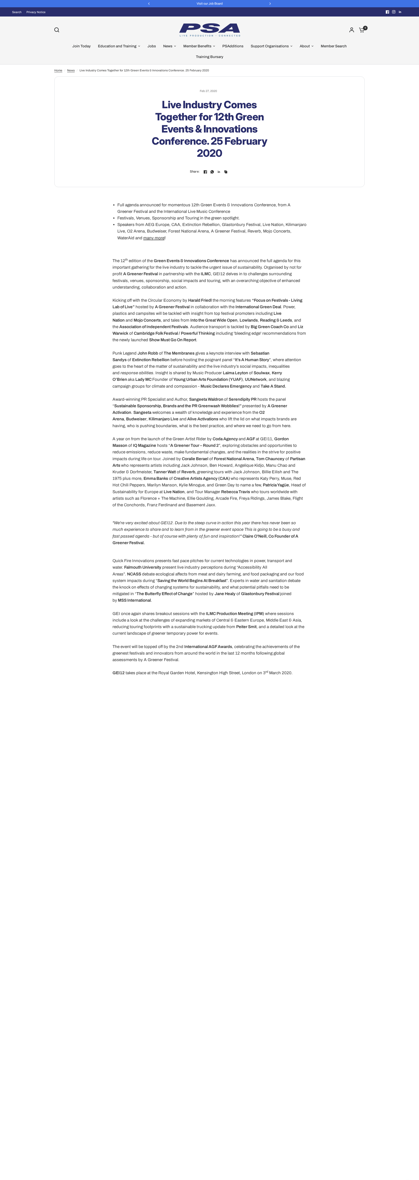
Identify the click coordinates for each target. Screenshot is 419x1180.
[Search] (58, 29)
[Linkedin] (400, 12)
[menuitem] (18, 12)
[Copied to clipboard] (226, 172)
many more (153, 238)
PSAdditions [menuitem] (232, 46)
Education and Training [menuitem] (117, 46)
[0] (360, 30)
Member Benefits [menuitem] (197, 46)
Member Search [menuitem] (334, 46)
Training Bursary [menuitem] (209, 57)
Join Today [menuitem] (81, 46)
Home (58, 70)
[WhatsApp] (212, 172)
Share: (195, 171)
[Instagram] (394, 12)
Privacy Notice (36, 12)
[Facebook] (387, 12)
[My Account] (351, 30)
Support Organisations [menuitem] (270, 46)
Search (17, 12)
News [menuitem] (167, 46)
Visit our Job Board (210, 3)
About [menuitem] (305, 46)
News (71, 70)
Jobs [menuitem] (151, 46)
